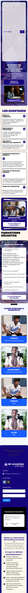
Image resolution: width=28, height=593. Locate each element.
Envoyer (6, 500)
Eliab (7, 456)
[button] (14, 100)
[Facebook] (4, 482)
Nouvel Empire (17, 456)
